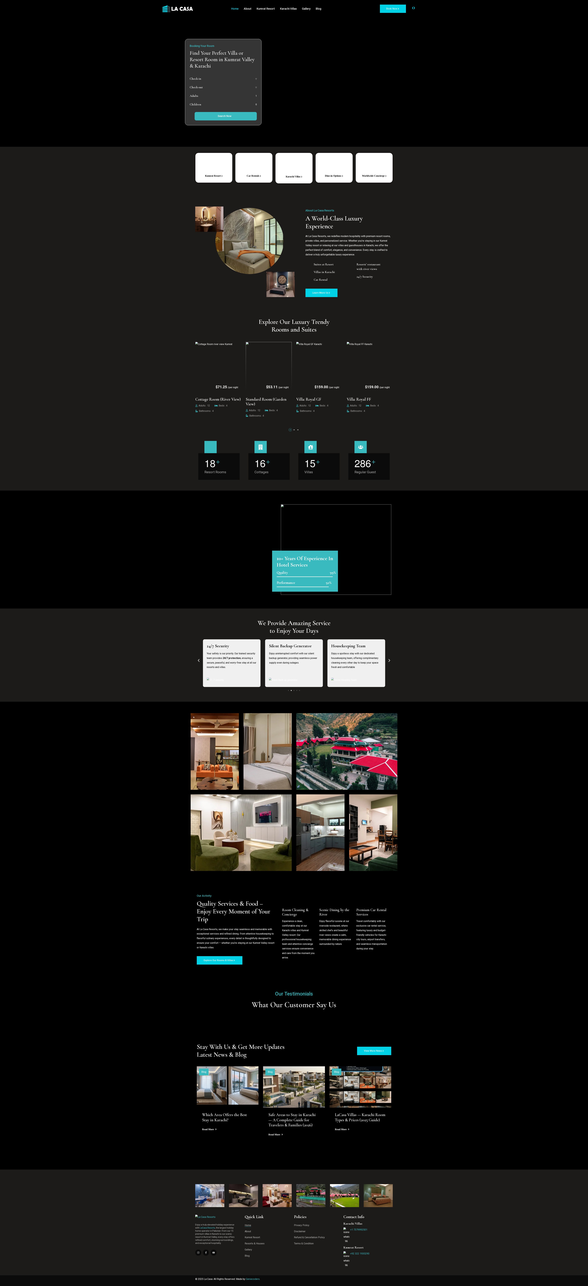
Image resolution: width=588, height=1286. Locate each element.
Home (235, 8)
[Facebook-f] (206, 1253)
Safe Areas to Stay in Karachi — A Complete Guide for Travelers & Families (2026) (292, 1120)
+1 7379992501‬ (358, 1229)
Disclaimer (299, 1231)
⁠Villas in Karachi (324, 272)
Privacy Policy (301, 1225)
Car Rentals (253, 176)
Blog (318, 8)
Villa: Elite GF (307, 399)
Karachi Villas (288, 8)
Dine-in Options (333, 176)
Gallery (306, 8)
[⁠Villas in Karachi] (309, 272)
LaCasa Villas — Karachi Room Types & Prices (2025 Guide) (360, 1117)
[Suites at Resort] (309, 264)
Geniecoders (253, 1279)
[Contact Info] (423, 8)
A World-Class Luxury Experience (334, 222)
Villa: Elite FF (257, 399)
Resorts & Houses (254, 1243)
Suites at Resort (324, 264)
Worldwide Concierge (373, 176)
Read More (208, 1129)
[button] (290, 429)
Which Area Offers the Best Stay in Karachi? (224, 1117)
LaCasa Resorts (207, 1228)
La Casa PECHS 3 (361, 399)
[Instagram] (198, 1253)
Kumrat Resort (266, 8)
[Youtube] (214, 1253)
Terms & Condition (304, 1243)
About (247, 8)
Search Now (224, 116)
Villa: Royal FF (207, 399)
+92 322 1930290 (359, 1253)
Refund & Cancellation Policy (309, 1237)
